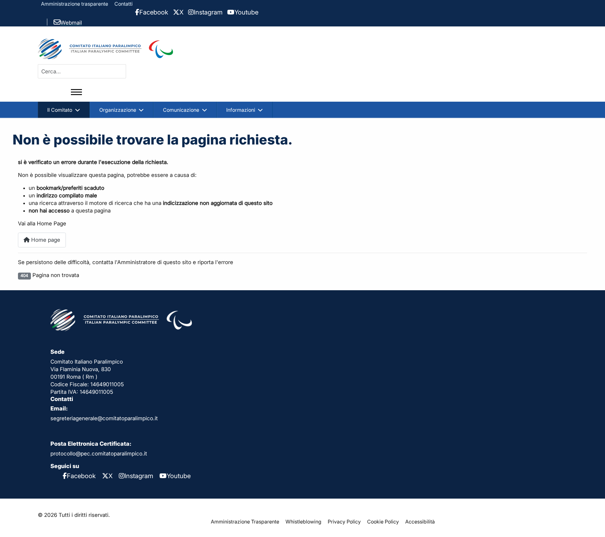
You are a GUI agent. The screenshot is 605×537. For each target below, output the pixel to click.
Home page (45, 240)
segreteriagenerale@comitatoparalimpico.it (104, 418)
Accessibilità (420, 521)
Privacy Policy (344, 521)
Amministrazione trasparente (74, 4)
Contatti (123, 4)
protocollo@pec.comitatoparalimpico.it (98, 453)
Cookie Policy (383, 521)
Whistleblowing (303, 521)
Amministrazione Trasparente (245, 521)
